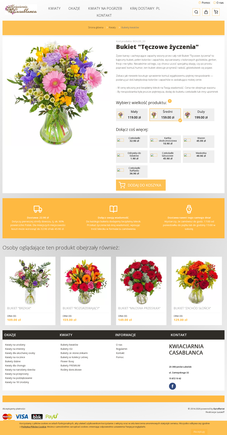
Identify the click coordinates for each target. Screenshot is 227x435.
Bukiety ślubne (13, 361)
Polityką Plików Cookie (33, 426)
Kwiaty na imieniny (15, 348)
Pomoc (205, 2)
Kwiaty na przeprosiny (17, 373)
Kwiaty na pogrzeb (105, 8)
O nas (220, 2)
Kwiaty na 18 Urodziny (17, 382)
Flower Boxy (67, 361)
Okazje (74, 8)
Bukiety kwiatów (69, 344)
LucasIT (221, 412)
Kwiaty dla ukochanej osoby (20, 353)
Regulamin (121, 348)
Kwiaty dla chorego (15, 365)
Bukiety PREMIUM (70, 365)
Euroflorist (219, 408)
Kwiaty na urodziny (15, 344)
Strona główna (95, 27)
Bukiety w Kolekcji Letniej (74, 357)
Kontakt (104, 15)
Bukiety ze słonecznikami (74, 353)
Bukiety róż (66, 348)
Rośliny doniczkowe (71, 369)
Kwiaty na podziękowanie (18, 378)
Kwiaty (54, 8)
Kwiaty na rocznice (15, 357)
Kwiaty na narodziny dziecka (20, 369)
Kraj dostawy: (145, 8)
